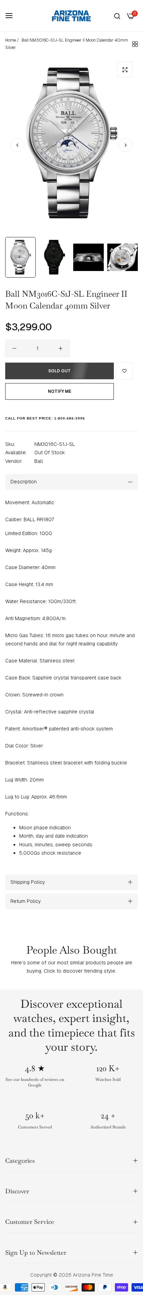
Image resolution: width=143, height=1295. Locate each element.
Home (10, 40)
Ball (38, 461)
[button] (126, 145)
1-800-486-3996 (69, 418)
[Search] (117, 15)
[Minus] (14, 348)
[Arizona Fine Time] (71, 15)
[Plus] (60, 348)
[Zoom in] (125, 69)
